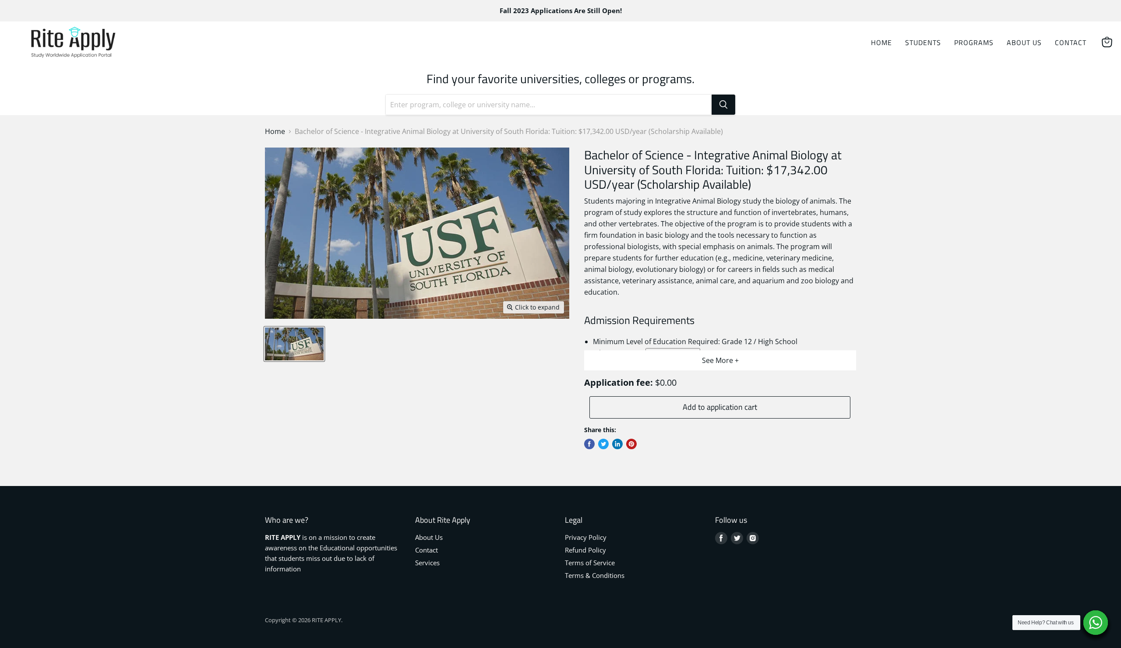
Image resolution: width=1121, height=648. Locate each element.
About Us (1024, 42)
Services (427, 562)
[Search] (723, 105)
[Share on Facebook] (589, 444)
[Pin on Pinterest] (631, 444)
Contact (1070, 42)
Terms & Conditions (594, 575)
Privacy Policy (585, 537)
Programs (974, 42)
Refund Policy (585, 550)
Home (881, 42)
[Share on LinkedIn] (617, 444)
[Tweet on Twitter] (603, 444)
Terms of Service (590, 562)
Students (923, 42)
